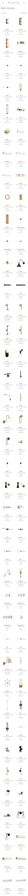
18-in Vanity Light (21, 228)
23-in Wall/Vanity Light (21, 184)
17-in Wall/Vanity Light (8, 228)
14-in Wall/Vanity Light (21, 316)
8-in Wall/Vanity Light (8, 206)
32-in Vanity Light (21, 75)
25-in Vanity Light (8, 626)
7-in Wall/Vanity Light (8, 140)
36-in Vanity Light (8, 96)
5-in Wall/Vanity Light (21, 428)
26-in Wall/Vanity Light (8, 516)
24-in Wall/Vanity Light (21, 118)
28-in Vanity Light (8, 538)
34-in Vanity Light (21, 560)
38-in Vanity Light (21, 162)
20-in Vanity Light (21, 140)
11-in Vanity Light (21, 450)
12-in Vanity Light (8, 604)
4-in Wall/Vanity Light (8, 494)
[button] (2, 2)
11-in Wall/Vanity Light (21, 670)
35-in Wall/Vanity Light (21, 406)
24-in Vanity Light (8, 75)
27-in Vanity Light (8, 250)
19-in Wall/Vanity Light (8, 52)
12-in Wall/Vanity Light (8, 362)
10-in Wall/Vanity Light (8, 31)
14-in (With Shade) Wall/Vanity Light (8, 317)
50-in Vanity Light (8, 184)
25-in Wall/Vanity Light (8, 118)
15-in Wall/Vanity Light (21, 31)
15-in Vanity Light (21, 824)
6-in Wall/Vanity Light (8, 428)
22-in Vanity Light (21, 52)
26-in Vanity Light (8, 162)
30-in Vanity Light (21, 868)
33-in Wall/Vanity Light (8, 406)
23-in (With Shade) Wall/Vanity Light (8, 340)
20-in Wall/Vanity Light (8, 272)
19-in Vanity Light (21, 604)
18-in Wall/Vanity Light (21, 96)
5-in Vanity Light (21, 626)
